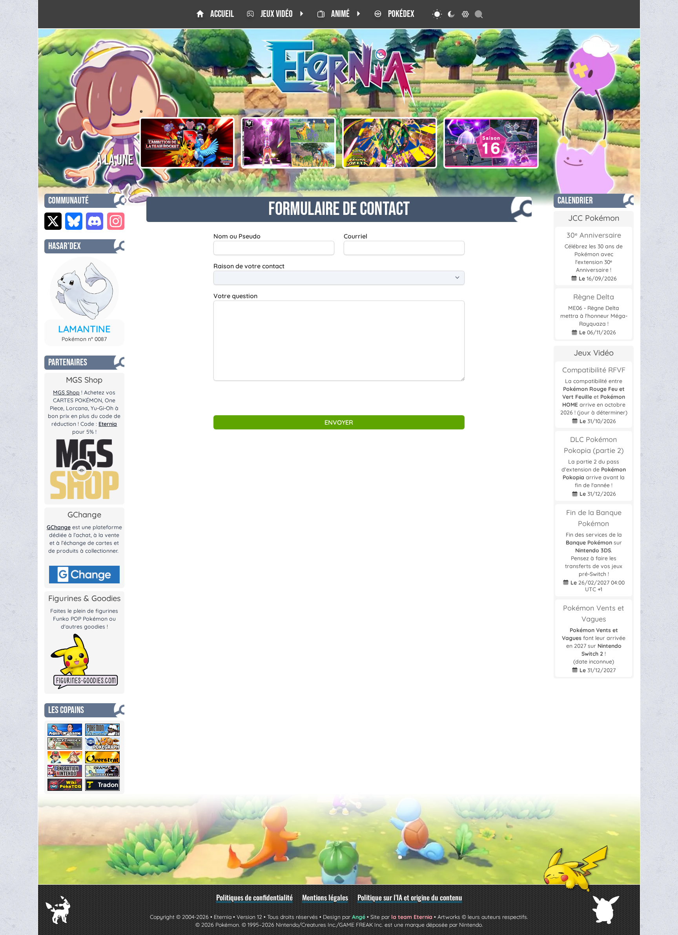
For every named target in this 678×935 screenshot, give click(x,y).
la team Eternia (411, 916)
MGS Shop (66, 392)
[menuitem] (215, 14)
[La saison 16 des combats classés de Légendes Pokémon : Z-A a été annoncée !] (491, 143)
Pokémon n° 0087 (84, 339)
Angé (358, 916)
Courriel (355, 236)
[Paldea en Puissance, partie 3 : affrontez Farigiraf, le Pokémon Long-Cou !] (288, 143)
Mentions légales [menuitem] (325, 897)
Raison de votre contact (248, 266)
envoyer (338, 422)
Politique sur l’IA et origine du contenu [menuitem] (409, 897)
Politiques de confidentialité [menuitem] (254, 897)
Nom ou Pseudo (237, 236)
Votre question (235, 296)
